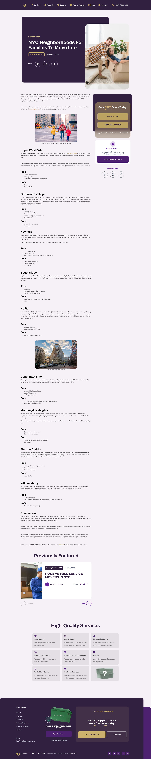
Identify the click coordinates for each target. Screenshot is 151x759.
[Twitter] (38, 64)
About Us (19, 719)
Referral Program (22, 723)
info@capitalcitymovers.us (113, 159)
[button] (35, 5)
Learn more (117, 735)
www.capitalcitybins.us (59, 740)
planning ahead (34, 109)
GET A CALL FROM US (112, 125)
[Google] (121, 174)
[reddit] (84, 584)
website (61, 545)
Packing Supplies (22, 726)
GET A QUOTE (112, 116)
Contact (19, 730)
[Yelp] (105, 174)
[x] (81, 584)
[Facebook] (54, 64)
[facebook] (87, 584)
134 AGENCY (73, 753)
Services (37, 5)
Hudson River (72, 153)
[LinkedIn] (127, 753)
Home (18, 713)
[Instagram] (46, 64)
